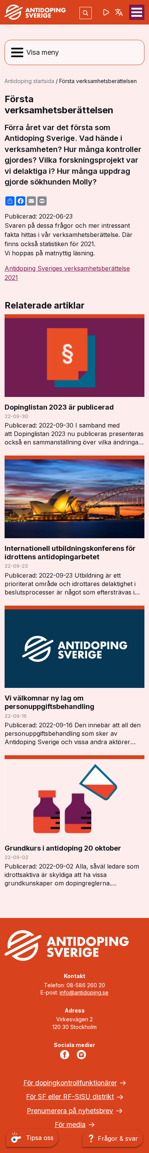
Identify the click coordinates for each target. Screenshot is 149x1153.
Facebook (66, 1054)
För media (70, 1124)
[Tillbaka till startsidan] (35, 12)
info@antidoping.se (84, 992)
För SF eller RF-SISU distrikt (70, 1097)
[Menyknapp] (136, 12)
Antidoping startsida (29, 81)
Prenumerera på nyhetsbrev (70, 1111)
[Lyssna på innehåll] (106, 12)
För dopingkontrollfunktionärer (70, 1083)
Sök (85, 13)
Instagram (83, 1054)
